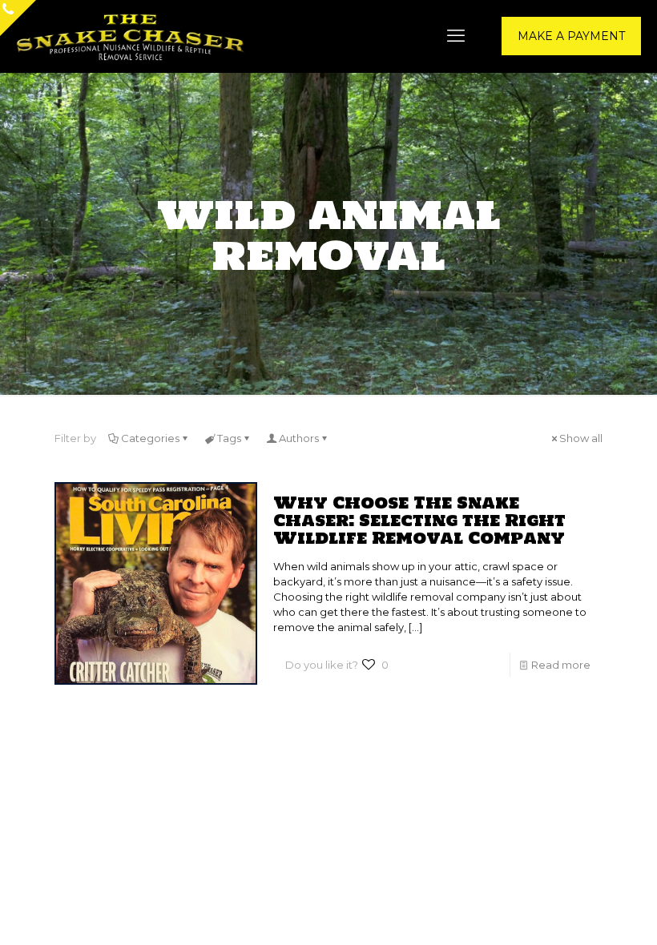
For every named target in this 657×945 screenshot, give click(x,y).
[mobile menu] (456, 36)
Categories (150, 438)
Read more (560, 664)
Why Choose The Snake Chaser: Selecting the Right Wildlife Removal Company (419, 520)
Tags (229, 438)
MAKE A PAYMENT (571, 36)
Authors (299, 438)
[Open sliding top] (18, 18)
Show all (581, 438)
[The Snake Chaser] (130, 36)
